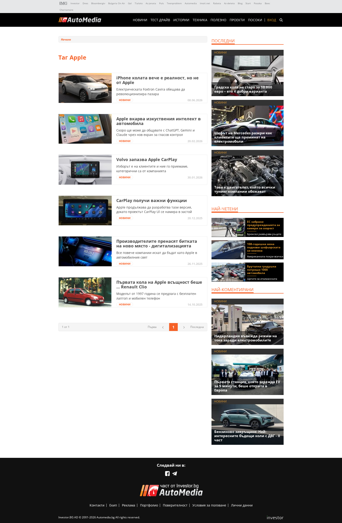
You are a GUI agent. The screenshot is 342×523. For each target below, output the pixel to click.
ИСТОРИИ (181, 20)
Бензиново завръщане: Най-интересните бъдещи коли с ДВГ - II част (247, 435)
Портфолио (149, 505)
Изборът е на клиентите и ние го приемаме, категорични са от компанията (152, 168)
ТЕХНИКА (200, 20)
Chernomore (66, 9)
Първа (152, 327)
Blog (240, 3)
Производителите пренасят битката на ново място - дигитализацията (156, 243)
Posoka (258, 3)
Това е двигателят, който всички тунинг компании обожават (244, 189)
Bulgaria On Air (116, 3)
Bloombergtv (98, 3)
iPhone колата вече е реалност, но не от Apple (157, 80)
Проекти (237, 20)
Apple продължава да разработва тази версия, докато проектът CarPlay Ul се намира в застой (154, 209)
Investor (75, 3)
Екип (113, 505)
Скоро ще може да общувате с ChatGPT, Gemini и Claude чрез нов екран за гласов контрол (155, 132)
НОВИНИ (140, 20)
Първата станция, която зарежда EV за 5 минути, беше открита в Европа (247, 385)
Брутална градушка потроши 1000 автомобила (261, 269)
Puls (161, 3)
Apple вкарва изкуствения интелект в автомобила (158, 121)
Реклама (128, 505)
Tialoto (139, 3)
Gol (130, 3)
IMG (63, 3)
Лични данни (242, 505)
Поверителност (175, 505)
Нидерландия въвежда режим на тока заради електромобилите (245, 338)
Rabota (217, 3)
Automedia (191, 3)
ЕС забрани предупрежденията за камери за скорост (263, 225)
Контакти (97, 505)
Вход (271, 20)
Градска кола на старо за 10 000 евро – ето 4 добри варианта (243, 89)
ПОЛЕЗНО (218, 20)
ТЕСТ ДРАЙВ (160, 20)
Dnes (85, 3)
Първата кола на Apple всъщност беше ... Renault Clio (159, 284)
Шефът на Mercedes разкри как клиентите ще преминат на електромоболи (243, 137)
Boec (267, 3)
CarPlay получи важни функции (151, 200)
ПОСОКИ (255, 20)
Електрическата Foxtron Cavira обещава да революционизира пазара (150, 91)
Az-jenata (151, 3)
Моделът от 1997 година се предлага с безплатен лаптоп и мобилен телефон (156, 295)
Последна (197, 327)
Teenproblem (174, 3)
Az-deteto (229, 3)
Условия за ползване (209, 505)
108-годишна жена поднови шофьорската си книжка (263, 247)
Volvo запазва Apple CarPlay (146, 159)
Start (248, 3)
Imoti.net (205, 3)
